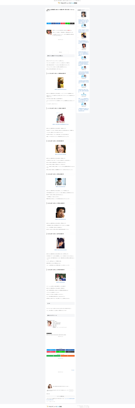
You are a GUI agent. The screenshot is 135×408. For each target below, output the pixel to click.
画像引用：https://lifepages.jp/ (60, 282)
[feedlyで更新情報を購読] (53, 356)
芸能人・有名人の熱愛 (49, 333)
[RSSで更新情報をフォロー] (68, 356)
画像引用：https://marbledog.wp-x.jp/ (60, 219)
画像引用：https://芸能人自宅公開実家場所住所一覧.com (61, 124)
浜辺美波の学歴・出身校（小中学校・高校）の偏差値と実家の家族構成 (83, 90)
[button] (72, 23)
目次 (59, 52)
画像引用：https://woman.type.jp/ (60, 186)
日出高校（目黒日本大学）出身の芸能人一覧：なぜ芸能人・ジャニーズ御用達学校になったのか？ (83, 31)
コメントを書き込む (60, 396)
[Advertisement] (60, 17)
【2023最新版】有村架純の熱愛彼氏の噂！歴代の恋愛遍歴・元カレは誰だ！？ (83, 81)
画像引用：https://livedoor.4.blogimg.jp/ (60, 154)
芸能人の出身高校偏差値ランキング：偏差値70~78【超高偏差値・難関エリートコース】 (83, 42)
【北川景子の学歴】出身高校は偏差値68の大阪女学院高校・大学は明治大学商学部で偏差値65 (83, 73)
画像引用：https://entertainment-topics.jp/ (60, 89)
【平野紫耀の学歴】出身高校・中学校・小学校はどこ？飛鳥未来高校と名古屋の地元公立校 (83, 109)
